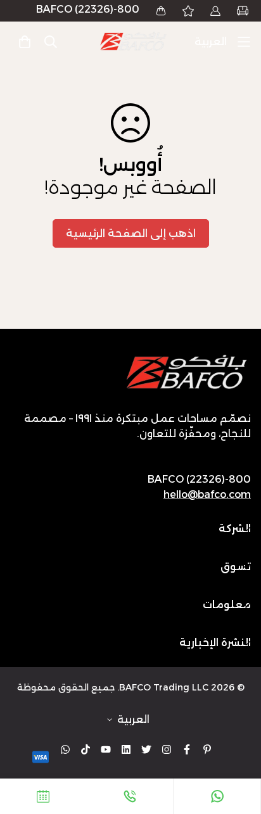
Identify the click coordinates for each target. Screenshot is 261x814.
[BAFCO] (134, 42)
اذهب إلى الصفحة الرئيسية (131, 233)
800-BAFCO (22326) (87, 9)
